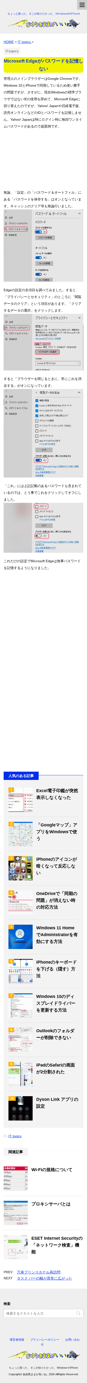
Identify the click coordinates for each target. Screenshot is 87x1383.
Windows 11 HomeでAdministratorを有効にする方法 (57, 934)
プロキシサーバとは (51, 1204)
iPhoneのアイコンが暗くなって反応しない (56, 866)
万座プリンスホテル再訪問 (38, 1272)
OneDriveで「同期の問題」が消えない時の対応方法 (56, 900)
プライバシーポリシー (44, 1339)
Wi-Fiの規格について (51, 1169)
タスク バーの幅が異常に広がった (44, 1278)
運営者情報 (17, 1339)
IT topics (15, 1136)
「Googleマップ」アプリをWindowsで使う (56, 832)
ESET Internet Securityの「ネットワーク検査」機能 (57, 1245)
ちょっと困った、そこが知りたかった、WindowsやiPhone (43, 1367)
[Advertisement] (43, 157)
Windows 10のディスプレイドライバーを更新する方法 (55, 1003)
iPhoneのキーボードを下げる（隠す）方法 (56, 969)
